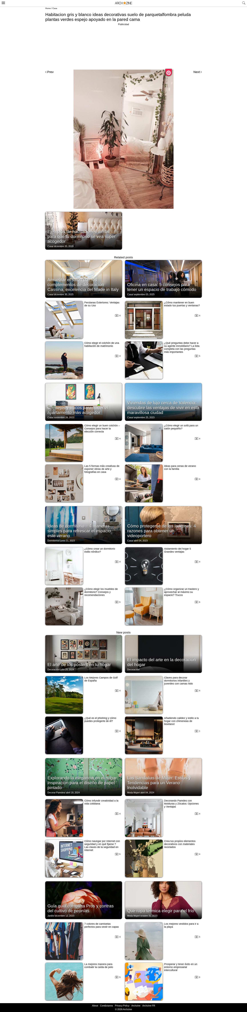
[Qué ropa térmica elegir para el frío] (163, 900)
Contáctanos (106, 1005)
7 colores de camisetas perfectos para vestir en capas (101, 925)
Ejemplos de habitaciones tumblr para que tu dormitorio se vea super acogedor (81, 236)
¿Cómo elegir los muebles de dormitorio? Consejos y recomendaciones (101, 592)
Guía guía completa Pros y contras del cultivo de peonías (80, 908)
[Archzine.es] (123, 3)
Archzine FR (148, 1005)
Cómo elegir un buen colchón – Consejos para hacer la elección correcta (102, 428)
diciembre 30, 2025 (63, 294)
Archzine (135, 1005)
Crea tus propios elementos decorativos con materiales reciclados (180, 844)
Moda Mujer (133, 792)
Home (48, 8)
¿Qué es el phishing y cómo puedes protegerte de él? (100, 719)
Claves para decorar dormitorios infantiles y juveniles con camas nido (178, 680)
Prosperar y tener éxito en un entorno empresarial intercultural (180, 967)
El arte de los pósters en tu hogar (79, 664)
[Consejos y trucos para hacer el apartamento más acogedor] (83, 401)
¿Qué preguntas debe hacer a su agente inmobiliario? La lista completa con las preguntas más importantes (181, 347)
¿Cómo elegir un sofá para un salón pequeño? (181, 427)
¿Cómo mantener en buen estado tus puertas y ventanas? (182, 304)
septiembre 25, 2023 (144, 417)
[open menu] (3, 2)
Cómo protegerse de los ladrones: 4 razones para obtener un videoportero (161, 531)
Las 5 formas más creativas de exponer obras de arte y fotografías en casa (101, 469)
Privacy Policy (122, 1005)
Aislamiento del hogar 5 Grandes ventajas (177, 550)
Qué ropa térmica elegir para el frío (160, 910)
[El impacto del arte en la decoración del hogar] (163, 653)
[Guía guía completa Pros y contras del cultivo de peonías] (83, 900)
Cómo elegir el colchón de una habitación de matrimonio (101, 344)
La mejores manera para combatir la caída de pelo (98, 966)
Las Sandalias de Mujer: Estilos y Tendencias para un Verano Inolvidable (159, 783)
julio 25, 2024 (67, 669)
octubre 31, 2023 (148, 916)
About (95, 1005)
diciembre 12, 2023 (64, 916)
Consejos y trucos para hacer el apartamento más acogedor (77, 410)
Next (196, 72)
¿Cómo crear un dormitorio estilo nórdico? (99, 550)
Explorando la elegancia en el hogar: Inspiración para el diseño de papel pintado (82, 783)
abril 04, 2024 (147, 792)
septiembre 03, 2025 (144, 294)
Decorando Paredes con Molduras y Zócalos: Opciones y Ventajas (181, 803)
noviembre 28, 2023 (64, 417)
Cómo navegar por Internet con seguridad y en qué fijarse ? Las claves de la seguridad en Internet (102, 846)
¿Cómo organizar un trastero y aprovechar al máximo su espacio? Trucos (181, 592)
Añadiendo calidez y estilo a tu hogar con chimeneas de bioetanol (181, 721)
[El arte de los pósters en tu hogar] (83, 653)
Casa (54, 8)
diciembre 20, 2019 (63, 246)
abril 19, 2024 (73, 792)
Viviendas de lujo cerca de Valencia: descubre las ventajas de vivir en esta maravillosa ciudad (163, 407)
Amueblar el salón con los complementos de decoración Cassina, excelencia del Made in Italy (83, 284)
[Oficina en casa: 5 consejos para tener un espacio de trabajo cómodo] (163, 278)
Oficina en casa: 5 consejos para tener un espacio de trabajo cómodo (161, 287)
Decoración (53, 669)
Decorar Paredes (56, 792)
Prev (50, 72)
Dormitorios (53, 540)
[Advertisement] (123, 46)
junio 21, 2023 (67, 540)
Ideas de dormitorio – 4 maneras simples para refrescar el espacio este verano (79, 531)
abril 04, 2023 (141, 540)
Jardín (50, 916)
